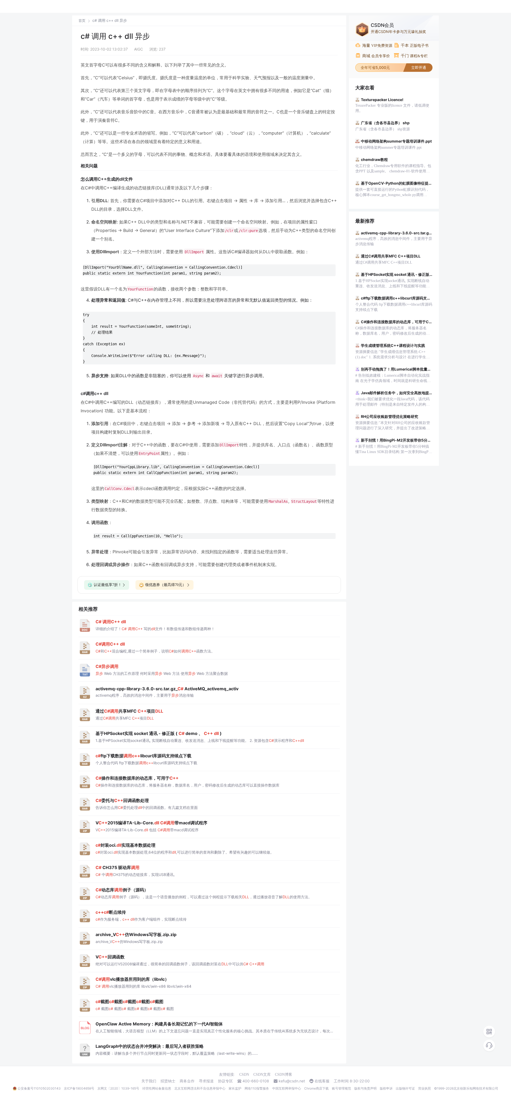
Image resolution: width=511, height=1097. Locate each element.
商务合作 (187, 1081)
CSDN (244, 1075)
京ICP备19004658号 (79, 1088)
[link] (82, 20)
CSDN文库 (262, 1075)
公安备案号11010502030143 (39, 1088)
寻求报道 (206, 1081)
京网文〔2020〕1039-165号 (118, 1088)
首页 (82, 20)
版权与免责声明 (365, 1088)
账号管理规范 (341, 1088)
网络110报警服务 (257, 1088)
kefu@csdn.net (292, 1081)
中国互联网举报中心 (286, 1088)
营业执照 (424, 1088)
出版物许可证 (405, 1088)
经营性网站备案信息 (156, 1088)
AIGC (138, 49)
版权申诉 (386, 1088)
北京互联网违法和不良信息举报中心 (199, 1088)
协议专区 (225, 1081)
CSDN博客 (283, 1075)
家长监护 (235, 1088)
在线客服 (322, 1081)
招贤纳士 (167, 1081)
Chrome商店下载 (316, 1088)
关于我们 (148, 1081)
